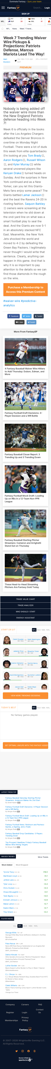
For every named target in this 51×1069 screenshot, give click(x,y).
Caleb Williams (11, 985)
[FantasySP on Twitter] (16, 1051)
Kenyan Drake (12, 173)
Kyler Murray (21, 164)
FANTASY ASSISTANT (25, 618)
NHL (48, 630)
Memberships (11, 1020)
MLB (39, 630)
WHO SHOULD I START (25, 612)
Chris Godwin (9, 888)
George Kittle (10, 932)
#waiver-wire (11, 301)
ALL (14, 926)
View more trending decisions (25, 696)
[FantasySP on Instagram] (22, 1051)
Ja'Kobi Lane (8, 880)
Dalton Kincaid (11, 955)
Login (47, 8)
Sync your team (34, 1)
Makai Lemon (8, 904)
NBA (43, 630)
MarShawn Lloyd (10, 876)
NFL (2, 21)
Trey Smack (8, 912)
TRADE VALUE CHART (25, 599)
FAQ (40, 1004)
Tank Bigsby (8, 896)
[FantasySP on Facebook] (28, 1051)
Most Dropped (22, 865)
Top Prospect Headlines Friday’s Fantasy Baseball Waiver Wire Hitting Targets (25, 843)
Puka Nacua (10, 944)
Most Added (7, 865)
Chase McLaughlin (10, 892)
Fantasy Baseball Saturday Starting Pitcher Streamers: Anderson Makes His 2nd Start (23, 799)
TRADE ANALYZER (25, 605)
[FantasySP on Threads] (34, 1051)
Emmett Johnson (10, 900)
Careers (25, 1004)
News (14, 29)
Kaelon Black (8, 908)
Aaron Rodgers (12, 160)
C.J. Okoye (10, 974)
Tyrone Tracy (8, 872)
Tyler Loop (7, 884)
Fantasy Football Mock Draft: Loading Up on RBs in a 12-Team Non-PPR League (26, 817)
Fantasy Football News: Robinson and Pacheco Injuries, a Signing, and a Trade (24, 826)
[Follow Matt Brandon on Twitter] (16, 61)
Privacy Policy (25, 1019)
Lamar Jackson (31, 195)
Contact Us (39, 1011)
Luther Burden (11, 966)
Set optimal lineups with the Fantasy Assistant (26, 745)
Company (10, 1004)
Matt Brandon (6, 60)
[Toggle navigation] (3, 7)
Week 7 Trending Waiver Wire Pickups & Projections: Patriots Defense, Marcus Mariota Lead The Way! (27, 29)
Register (10, 1012)
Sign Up (26, 14)
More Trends (43, 857)
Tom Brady (34, 155)
